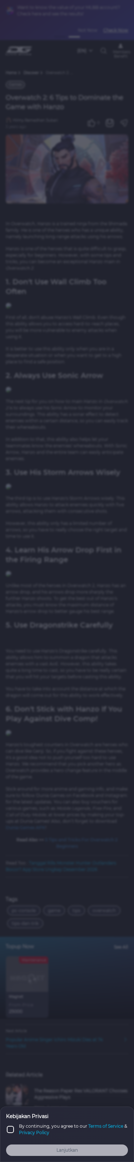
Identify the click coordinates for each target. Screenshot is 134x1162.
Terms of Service (105, 1126)
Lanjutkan (67, 1150)
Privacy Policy (34, 1132)
